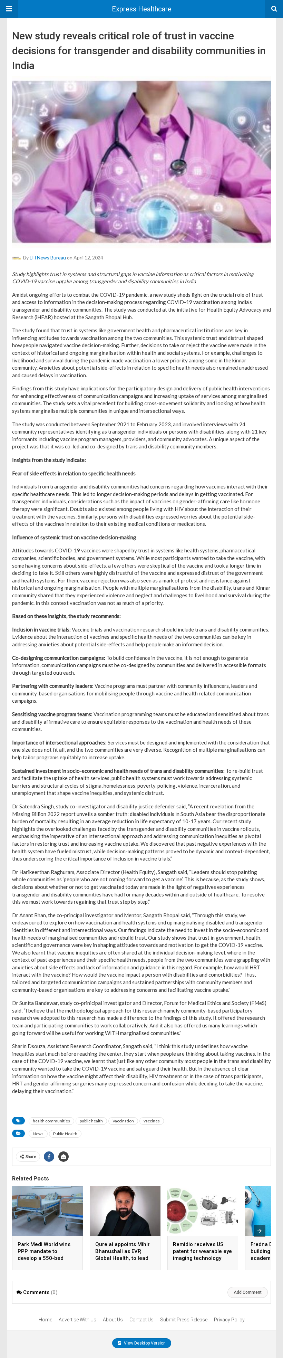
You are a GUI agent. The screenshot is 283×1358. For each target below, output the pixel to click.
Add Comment (248, 1292)
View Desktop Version (144, 1343)
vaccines (152, 1120)
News (38, 1133)
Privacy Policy (229, 1319)
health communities (51, 1120)
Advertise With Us (77, 1319)
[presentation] (259, 1231)
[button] (9, 9)
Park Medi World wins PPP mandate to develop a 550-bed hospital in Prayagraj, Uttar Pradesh (44, 1258)
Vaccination (123, 1120)
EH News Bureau (48, 257)
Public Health (65, 1133)
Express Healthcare (142, 9)
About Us (113, 1319)
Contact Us (141, 1319)
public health (91, 1120)
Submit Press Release (183, 1319)
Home (45, 1319)
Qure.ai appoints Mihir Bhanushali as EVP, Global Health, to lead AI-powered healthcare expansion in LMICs (123, 1258)
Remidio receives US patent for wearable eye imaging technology (202, 1251)
